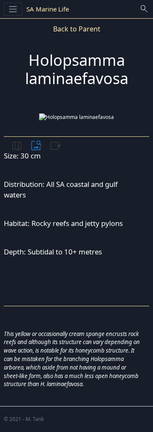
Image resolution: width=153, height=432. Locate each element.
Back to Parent (76, 29)
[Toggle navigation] (13, 9)
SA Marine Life (47, 9)
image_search (36, 146)
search (144, 9)
